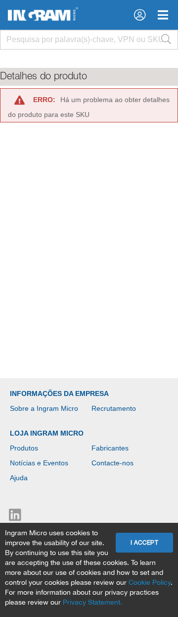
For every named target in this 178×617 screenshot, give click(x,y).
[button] (140, 14)
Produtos (24, 448)
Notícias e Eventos (39, 463)
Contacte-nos (112, 463)
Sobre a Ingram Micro (44, 408)
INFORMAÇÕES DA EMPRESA (59, 393)
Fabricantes (110, 448)
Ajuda (19, 478)
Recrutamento (113, 408)
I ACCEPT (144, 542)
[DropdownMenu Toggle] (163, 14)
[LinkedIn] (15, 517)
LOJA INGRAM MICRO (47, 433)
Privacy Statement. (92, 602)
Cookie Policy (150, 582)
